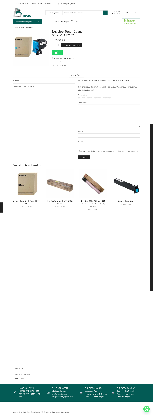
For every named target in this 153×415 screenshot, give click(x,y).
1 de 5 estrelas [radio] (79, 97)
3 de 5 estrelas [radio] (89, 97)
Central (50, 21)
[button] (57, 52)
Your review (83, 102)
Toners (22, 27)
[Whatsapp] (146, 409)
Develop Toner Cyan (126, 201)
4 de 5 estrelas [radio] (97, 97)
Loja (57, 21)
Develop (30, 27)
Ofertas (76, 21)
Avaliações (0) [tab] (76, 75)
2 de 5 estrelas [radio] (83, 97)
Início (16, 27)
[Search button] (105, 13)
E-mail (81, 141)
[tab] (76, 75)
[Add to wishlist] (35, 194)
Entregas (65, 21)
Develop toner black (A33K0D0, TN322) (60, 202)
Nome (81, 131)
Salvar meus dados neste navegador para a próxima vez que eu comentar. (109, 151)
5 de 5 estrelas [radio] (107, 97)
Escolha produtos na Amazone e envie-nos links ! (130, 21)
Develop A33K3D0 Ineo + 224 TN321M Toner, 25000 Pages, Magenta (93, 203)
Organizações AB (37, 412)
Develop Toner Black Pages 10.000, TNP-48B (27, 202)
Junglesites (65, 412)
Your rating (83, 95)
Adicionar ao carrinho (72, 45)
